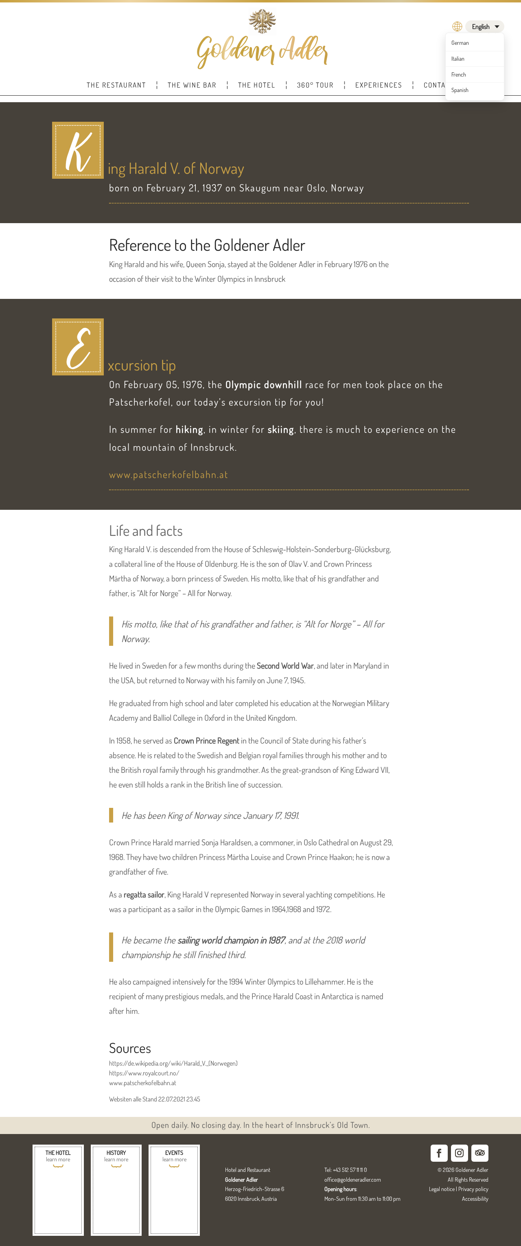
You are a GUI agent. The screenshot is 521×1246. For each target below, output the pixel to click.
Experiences (378, 85)
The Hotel (257, 85)
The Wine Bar (192, 85)
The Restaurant (116, 85)
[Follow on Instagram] (459, 1153)
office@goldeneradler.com (352, 1179)
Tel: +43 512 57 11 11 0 (345, 1169)
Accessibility (475, 1198)
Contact (439, 85)
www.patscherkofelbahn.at (168, 474)
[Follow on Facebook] (439, 1153)
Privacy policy (473, 1188)
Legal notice (442, 1188)
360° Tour (315, 85)
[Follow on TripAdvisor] (479, 1153)
